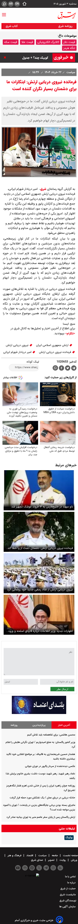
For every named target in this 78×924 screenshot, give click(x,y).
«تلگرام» (69, 333)
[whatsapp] (55, 368)
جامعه (55, 855)
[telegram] (74, 368)
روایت (63, 860)
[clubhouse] (25, 868)
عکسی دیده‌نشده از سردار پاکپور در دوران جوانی (50, 766)
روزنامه (14, 725)
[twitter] (67, 368)
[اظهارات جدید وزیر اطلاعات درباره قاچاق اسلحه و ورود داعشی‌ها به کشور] (39, 615)
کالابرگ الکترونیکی (48, 42)
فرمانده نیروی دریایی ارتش (55, 352)
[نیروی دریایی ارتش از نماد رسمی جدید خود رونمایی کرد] (39, 573)
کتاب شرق (12, 26)
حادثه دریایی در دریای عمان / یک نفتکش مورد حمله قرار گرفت (42, 798)
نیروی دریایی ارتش (17, 345)
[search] (4, 4)
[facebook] (61, 368)
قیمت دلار (69, 42)
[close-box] (6, 57)
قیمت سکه (10, 42)
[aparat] (32, 868)
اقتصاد (30, 855)
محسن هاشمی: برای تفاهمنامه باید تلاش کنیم (51, 735)
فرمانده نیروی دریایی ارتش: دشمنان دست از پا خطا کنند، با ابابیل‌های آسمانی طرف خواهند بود (39, 548)
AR (11, 4)
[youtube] (18, 868)
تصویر (51, 860)
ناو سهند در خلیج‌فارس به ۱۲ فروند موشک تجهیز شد (42, 506)
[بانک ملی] (39, 713)
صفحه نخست (70, 855)
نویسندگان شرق (67, 901)
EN (17, 4)
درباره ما (71, 883)
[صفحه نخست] (23, 4)
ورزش (74, 860)
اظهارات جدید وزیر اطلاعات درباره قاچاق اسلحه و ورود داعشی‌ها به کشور (40, 631)
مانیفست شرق (68, 895)
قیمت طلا (27, 42)
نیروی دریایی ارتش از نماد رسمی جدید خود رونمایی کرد (40, 589)
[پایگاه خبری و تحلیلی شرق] (67, 15)
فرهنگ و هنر (14, 855)
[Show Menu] (4, 13)
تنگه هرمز (69, 48)
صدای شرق (37, 860)
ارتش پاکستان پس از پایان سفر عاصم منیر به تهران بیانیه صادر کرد (41, 817)
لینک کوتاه (33, 361)
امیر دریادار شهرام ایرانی (17, 352)
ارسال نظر (62, 689)
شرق (43, 189)
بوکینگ (69, 837)
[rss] (60, 868)
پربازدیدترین (39, 725)
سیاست (70, 72)
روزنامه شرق (65, 26)
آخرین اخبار (64, 725)
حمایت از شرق (68, 889)
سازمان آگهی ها (67, 907)
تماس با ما (70, 877)
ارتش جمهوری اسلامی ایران (52, 345)
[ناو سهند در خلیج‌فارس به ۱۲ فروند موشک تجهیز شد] (39, 490)
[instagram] (53, 868)
